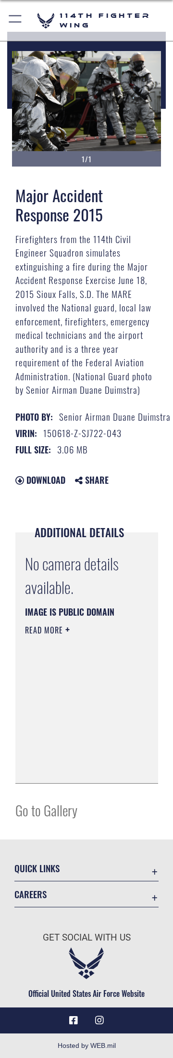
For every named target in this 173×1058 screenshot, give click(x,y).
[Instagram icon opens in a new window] (99, 1020)
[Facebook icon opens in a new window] (73, 1020)
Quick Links (37, 868)
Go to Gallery (46, 810)
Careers (30, 894)
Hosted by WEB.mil (87, 1045)
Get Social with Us (87, 937)
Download (44, 480)
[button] (15, 20)
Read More (45, 630)
